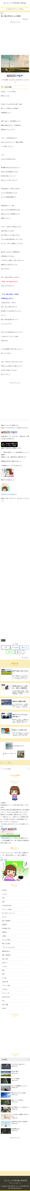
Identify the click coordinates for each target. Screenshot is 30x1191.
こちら (16, 821)
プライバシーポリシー (15, 1183)
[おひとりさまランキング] (11, 75)
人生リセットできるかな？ (9, 494)
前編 (1, 860)
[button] (19, 652)
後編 (5, 860)
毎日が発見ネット (7, 838)
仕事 (4, 640)
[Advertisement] (15, 38)
